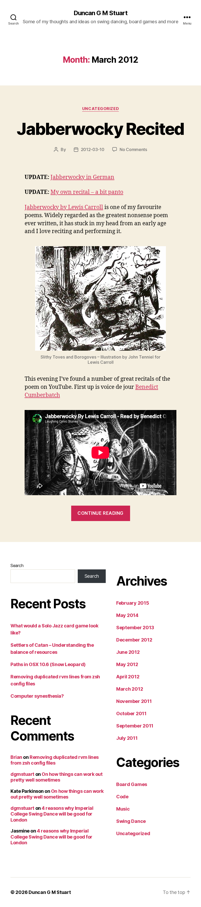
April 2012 (127, 676)
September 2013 (135, 627)
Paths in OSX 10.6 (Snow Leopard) (48, 664)
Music (123, 809)
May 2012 (127, 664)
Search (16, 565)
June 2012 (128, 652)
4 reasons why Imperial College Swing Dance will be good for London (51, 814)
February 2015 (132, 603)
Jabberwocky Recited (100, 129)
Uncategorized (100, 108)
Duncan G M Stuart (100, 13)
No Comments (133, 149)
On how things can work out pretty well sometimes (56, 777)
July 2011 (127, 738)
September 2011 (134, 726)
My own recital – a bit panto (87, 192)
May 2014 (127, 615)
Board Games (131, 784)
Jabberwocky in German (82, 177)
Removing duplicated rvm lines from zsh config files (54, 760)
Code (122, 796)
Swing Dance (131, 821)
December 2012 (134, 640)
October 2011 (131, 713)
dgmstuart (22, 774)
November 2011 (134, 701)
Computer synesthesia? (37, 696)
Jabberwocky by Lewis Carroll (64, 207)
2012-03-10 (92, 149)
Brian (16, 757)
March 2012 (129, 689)
